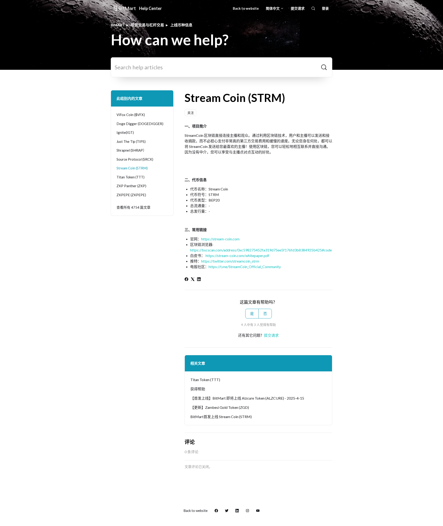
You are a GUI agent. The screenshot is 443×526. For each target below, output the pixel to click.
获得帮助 (197, 389)
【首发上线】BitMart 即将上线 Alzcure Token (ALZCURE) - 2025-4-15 (247, 398)
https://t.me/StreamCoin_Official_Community (245, 266)
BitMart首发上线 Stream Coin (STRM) (221, 416)
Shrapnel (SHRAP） (131, 150)
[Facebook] (186, 279)
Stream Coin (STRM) (132, 168)
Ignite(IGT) (125, 132)
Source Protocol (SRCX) (135, 159)
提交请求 (298, 8)
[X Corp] (193, 279)
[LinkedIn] (199, 279)
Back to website (246, 8)
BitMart (118, 25)
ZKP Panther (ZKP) (131, 186)
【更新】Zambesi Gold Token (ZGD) (219, 407)
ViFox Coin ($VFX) (131, 115)
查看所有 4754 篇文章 (133, 207)
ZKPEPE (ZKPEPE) (131, 195)
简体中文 (273, 8)
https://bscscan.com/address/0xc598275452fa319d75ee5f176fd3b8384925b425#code (261, 250)
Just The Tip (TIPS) (131, 141)
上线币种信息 (181, 25)
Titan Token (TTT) (205, 379)
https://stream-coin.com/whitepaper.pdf (237, 255)
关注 (190, 113)
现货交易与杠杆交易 (147, 25)
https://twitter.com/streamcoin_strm (230, 261)
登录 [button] (325, 8)
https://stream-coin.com (220, 239)
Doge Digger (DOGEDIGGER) (140, 124)
